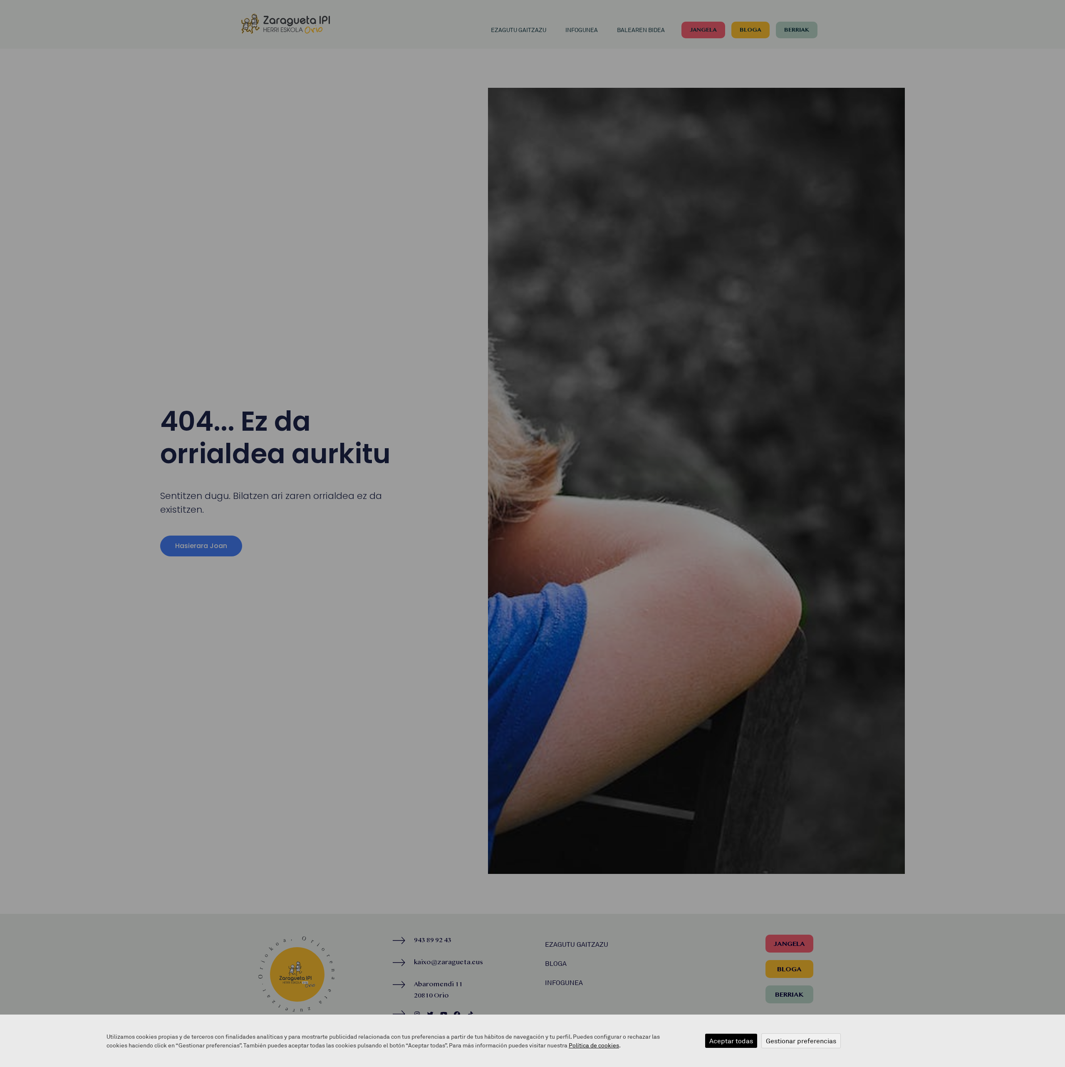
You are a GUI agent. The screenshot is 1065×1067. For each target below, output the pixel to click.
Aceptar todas (731, 1041)
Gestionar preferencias (801, 1041)
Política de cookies (594, 1045)
